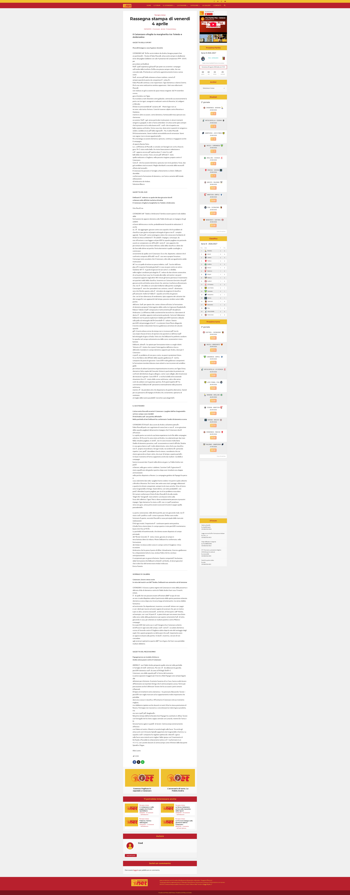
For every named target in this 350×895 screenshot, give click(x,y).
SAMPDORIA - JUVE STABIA (213, 133)
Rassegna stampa (160, 15)
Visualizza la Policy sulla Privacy (166, 892)
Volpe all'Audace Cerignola (208, 542)
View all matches (221, 231)
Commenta (186, 826)
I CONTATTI (217, 5)
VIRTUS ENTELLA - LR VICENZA (213, 369)
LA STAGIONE (181, 5)
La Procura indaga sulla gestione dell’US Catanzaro (184, 822)
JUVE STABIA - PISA (213, 382)
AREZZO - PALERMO (213, 182)
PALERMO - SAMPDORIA (213, 444)
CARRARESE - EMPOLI (213, 357)
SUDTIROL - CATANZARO (213, 332)
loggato (136, 870)
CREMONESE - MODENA (213, 108)
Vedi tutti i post (131, 855)
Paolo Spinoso (182, 828)
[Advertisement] (213, 488)
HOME (149, 5)
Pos (202, 248)
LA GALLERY (206, 5)
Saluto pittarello (205, 525)
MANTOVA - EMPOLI (213, 194)
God (164, 29)
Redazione (145, 814)
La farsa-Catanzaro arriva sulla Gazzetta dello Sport (183, 809)
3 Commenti (156, 29)
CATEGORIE (194, 5)
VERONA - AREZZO (213, 420)
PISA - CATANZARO (213, 58)
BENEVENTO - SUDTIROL (213, 220)
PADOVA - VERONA (213, 170)
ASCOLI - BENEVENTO (213, 344)
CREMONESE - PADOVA (213, 432)
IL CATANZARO (168, 5)
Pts (224, 248)
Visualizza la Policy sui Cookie (184, 892)
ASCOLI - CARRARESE (213, 145)
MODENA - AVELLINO (213, 395)
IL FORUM (157, 5)
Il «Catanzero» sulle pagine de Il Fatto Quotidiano (146, 809)
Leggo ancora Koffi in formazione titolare (212, 533)
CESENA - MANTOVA (213, 407)
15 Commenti (186, 812)
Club (205, 248)
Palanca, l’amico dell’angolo (145, 821)
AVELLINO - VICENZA (213, 158)
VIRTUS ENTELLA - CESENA (213, 120)
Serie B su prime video (207, 560)
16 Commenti (149, 812)
